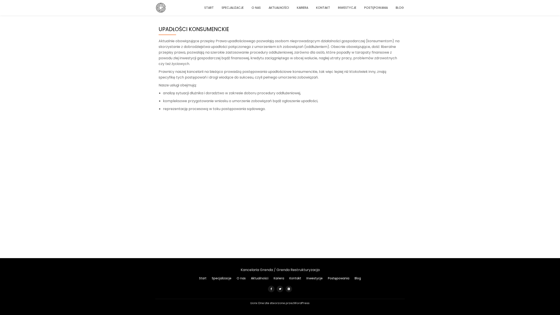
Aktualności (279, 8)
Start (209, 8)
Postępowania (376, 8)
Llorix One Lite (260, 303)
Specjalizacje (233, 8)
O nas (256, 8)
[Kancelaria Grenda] (161, 7)
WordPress (302, 303)
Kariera (302, 8)
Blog (400, 8)
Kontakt (323, 8)
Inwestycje (347, 8)
